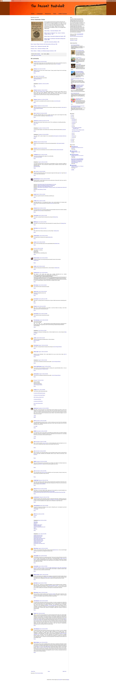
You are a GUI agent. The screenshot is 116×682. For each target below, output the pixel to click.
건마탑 (35, 436)
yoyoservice (36, 120)
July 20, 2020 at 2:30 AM (44, 235)
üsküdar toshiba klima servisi (38, 540)
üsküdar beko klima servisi (38, 541)
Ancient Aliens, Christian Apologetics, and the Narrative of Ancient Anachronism (80, 86)
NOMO (35, 461)
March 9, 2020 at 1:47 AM (41, 208)
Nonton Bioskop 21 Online (41, 189)
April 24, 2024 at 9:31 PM (43, 600)
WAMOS (35, 431)
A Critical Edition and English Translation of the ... (76, 128)
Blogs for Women (36, 340)
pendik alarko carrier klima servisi (39, 543)
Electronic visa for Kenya (48, 577)
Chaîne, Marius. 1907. (52, 30)
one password (63, 129)
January (73, 137)
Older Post (64, 671)
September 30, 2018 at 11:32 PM (41, 113)
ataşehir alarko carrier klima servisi (39, 538)
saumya (35, 242)
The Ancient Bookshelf (47, 6)
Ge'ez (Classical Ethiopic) (75, 45)
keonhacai (35, 454)
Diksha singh (36, 351)
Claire (35, 113)
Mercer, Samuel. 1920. (44, 44)
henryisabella (36, 555)
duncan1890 (60, 679)
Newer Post (33, 671)
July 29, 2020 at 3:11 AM (41, 337)
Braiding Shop (63, 223)
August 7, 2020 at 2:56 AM (43, 373)
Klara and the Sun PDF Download (47, 492)
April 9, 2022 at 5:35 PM (44, 505)
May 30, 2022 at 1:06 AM (42, 520)
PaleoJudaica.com (74, 146)
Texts (54, 13)
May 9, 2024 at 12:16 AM (40, 613)
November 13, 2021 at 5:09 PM (43, 408)
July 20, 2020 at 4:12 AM (41, 266)
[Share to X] (46, 54)
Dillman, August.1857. (55, 36)
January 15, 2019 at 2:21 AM (42, 141)
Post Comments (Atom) (39, 673)
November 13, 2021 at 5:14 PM (41, 420)
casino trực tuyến (44, 472)
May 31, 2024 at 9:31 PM (43, 628)
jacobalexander (36, 497)
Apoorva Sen (36, 291)
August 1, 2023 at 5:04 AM (44, 574)
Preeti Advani (36, 215)
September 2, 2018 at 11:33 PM (43, 83)
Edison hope (36, 548)
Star (34, 76)
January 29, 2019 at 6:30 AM (42, 148)
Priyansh (35, 306)
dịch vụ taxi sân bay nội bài (38, 403)
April (73, 134)
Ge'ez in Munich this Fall (75, 93)
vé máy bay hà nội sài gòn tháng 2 (39, 395)
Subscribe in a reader (73, 40)
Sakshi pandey (36, 373)
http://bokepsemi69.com (38, 78)
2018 (72, 115)
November (74, 120)
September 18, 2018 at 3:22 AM (42, 105)
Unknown (35, 90)
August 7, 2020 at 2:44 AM (42, 360)
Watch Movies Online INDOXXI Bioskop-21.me (45, 186)
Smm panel (35, 521)
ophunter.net (36, 408)
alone (35, 441)
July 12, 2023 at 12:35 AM (43, 566)
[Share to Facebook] (47, 54)
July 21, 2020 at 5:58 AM (43, 272)
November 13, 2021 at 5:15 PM (42, 431)
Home (32, 13)
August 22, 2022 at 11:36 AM (43, 548)
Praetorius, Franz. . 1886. (40, 46)
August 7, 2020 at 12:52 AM (43, 351)
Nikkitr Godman (36, 642)
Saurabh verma (36, 272)
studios (35, 266)
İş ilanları (35, 523)
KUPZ (35, 420)
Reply (35, 65)
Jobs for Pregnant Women (57, 346)
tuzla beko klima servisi (37, 537)
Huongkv (35, 389)
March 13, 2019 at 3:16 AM (42, 154)
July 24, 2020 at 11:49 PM (43, 313)
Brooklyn (35, 105)
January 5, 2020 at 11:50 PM (45, 178)
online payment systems (60, 143)
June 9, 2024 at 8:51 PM (43, 642)
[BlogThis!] (45, 54)
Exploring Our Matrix (74, 154)
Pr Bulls (35, 200)
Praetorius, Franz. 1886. (39, 48)
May (73, 133)
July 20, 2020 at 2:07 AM (42, 228)
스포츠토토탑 (36, 509)
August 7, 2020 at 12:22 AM (43, 345)
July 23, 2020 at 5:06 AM (43, 291)
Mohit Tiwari (36, 228)
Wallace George (36, 574)
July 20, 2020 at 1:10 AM (43, 215)
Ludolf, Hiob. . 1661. (52, 41)
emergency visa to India (54, 499)
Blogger (67, 679)
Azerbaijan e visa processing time (50, 605)
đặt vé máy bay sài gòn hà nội (39, 397)
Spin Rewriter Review (41, 91)
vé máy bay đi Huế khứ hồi (38, 401)
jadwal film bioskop (37, 166)
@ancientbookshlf (80, 34)
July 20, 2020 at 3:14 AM (39, 248)
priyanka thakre (36, 235)
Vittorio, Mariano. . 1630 (43, 50)
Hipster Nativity (78, 64)
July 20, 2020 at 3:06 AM (41, 242)
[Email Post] (42, 53)
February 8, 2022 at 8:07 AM (43, 480)
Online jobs (52, 203)
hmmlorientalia (73, 165)
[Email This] (44, 54)
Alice (34, 171)
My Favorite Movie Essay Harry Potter (59, 492)
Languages (40, 13)
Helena (35, 613)
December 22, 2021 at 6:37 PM (41, 470)
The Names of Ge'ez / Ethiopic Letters (79, 99)
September (74, 122)
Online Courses (62, 13)
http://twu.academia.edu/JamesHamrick (76, 36)
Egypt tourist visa (55, 549)
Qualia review (50, 115)
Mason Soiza (36, 123)
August (73, 123)
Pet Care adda (52, 491)
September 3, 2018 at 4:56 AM (42, 90)
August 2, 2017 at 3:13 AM (40, 76)
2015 (72, 139)
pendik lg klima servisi (37, 542)
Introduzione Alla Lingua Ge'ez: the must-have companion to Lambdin (77, 106)
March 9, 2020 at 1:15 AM (41, 200)
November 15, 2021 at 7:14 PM (41, 441)
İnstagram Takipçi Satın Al (38, 524)
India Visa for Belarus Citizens (53, 585)
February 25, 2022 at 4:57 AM (44, 497)
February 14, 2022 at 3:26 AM (42, 488)
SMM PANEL (36, 522)
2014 (72, 140)
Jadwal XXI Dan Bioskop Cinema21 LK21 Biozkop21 (46, 185)
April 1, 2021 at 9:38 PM (41, 389)
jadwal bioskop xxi (37, 178)
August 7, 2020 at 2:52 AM (46, 366)
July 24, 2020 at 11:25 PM (41, 306)
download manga (36, 71)
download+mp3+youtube (38, 157)
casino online (45, 443)
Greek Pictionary (78, 57)
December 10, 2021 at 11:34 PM (41, 461)
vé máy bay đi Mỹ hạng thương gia (39, 393)
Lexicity (72, 169)
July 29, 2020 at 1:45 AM (42, 330)
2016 (72, 118)
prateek (35, 194)
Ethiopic (40, 55)
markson (35, 61)
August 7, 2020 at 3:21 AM (39, 380)
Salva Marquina (36, 600)
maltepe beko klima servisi (38, 535)
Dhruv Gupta (36, 285)
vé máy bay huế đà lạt (37, 399)
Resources (48, 13)
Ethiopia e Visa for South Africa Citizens (43, 646)
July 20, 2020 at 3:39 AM (43, 257)
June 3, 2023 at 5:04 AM (43, 555)
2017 (72, 116)
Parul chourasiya (37, 320)
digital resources (36, 55)
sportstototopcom (37, 505)
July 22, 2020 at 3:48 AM (42, 285)
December (74, 119)
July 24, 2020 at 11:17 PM (43, 298)
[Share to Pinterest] (48, 54)
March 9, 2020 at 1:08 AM (41, 194)
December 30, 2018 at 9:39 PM (43, 134)
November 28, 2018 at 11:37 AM (43, 120)
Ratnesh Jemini (36, 257)
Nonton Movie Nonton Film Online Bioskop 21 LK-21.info (46, 184)
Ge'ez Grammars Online (80, 50)
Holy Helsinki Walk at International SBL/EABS (80, 72)
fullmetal (35, 488)
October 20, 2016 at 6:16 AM (41, 61)
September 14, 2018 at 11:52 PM (42, 99)
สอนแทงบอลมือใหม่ (42, 483)
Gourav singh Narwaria (38, 366)
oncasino (35, 515)
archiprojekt (36, 154)
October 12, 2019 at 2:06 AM (40, 171)
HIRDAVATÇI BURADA (37, 525)
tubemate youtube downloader (58, 149)
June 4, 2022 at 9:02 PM (42, 533)
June (73, 126)
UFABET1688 (36, 480)
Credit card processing (37, 492)
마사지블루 (35, 426)
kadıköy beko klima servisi (38, 536)
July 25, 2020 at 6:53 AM (44, 320)
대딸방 (35, 415)
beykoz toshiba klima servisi (38, 539)
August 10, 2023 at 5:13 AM (42, 592)
